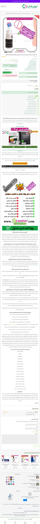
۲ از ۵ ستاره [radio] (36, 431)
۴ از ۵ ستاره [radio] (33, 431)
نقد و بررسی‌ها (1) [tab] (30, 85)
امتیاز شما (36, 430)
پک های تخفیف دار (34, 13)
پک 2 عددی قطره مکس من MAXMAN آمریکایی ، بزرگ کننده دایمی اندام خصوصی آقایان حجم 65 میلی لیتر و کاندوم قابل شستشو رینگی (25, 465)
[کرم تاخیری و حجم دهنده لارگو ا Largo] (5, 459)
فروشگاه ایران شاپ (7, 393)
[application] (20, 166)
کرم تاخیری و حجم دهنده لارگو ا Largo (5, 465)
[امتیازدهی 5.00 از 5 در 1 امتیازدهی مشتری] (4, 56)
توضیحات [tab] (36, 85)
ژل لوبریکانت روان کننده (13, 324)
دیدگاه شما (36, 433)
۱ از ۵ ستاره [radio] (37, 431)
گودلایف (11, 59)
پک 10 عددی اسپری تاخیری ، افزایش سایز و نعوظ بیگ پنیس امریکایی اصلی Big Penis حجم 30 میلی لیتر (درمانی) (15, 465)
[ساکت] (5, 166)
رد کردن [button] (13, 1)
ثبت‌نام (25, 500)
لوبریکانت (10, 168)
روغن (3, 168)
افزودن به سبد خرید (6, 72)
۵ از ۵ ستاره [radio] (32, 431)
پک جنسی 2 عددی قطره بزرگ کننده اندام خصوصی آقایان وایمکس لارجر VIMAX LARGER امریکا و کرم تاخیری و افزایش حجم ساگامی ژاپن (35, 465)
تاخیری (20, 169)
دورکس (14, 59)
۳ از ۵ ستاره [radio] (35, 431)
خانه (38, 13)
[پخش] (37, 166)
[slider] (3, 166)
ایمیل (37, 426)
